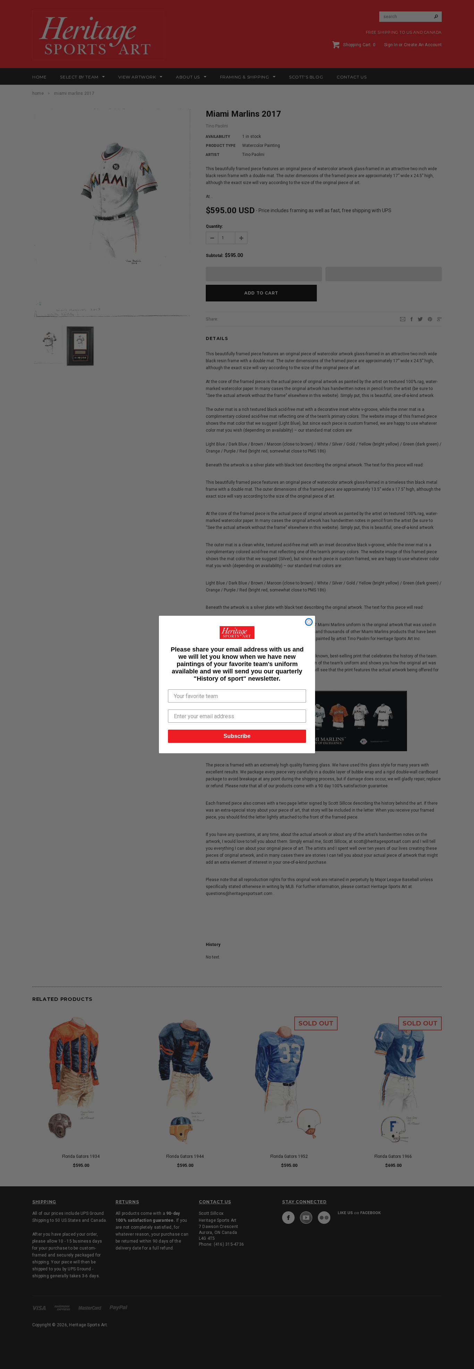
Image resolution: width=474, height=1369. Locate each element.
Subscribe (237, 736)
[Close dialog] (308, 622)
